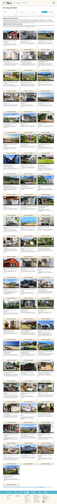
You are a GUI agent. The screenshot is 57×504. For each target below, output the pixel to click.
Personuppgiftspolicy (28, 500)
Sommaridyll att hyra (42, 289)
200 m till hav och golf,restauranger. (10, 268)
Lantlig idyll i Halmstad (42, 310)
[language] (54, 3)
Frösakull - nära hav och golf (43, 82)
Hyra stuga (8, 497)
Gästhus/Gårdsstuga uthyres (26, 330)
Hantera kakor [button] (27, 501)
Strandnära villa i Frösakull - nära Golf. (45, 372)
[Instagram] (44, 502)
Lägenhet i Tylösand (7, 185)
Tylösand (5, 206)
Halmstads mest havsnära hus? (10, 289)
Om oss (26, 496)
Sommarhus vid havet (42, 123)
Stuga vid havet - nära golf (9, 330)
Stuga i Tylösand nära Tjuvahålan (10, 123)
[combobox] (8, 12)
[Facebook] (43, 502)
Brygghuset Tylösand (25, 310)
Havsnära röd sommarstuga (26, 82)
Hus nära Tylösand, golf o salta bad (10, 413)
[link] (37, 496)
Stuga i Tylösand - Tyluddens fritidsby (45, 351)
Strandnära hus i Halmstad (26, 40)
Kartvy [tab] (41, 15)
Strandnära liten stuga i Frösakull (44, 413)
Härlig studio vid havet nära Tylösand (28, 227)
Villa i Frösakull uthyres (25, 185)
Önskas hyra (17, 496)
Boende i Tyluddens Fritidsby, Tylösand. (28, 434)
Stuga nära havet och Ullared (9, 372)
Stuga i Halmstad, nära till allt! (26, 165)
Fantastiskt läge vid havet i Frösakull (45, 40)
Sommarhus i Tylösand (25, 144)
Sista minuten (9, 498)
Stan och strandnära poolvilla (44, 227)
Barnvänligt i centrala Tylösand (27, 372)
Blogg (25, 498)
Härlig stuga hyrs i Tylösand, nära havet (28, 206)
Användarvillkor (27, 499)
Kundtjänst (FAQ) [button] (27, 497)
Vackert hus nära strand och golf (27, 268)
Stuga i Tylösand (24, 123)
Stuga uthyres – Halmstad (26, 61)
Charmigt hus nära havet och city (10, 61)
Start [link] (7, 496)
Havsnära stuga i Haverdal (43, 61)
